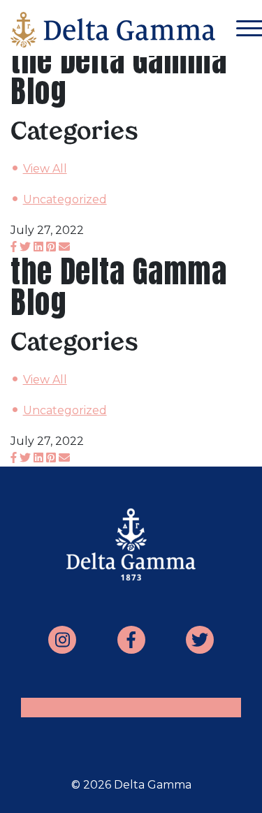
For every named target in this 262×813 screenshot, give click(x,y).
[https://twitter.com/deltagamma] (200, 640)
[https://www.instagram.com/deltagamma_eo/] (62, 640)
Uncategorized (65, 199)
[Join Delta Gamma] (112, 33)
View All (45, 168)
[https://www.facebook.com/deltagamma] (131, 640)
